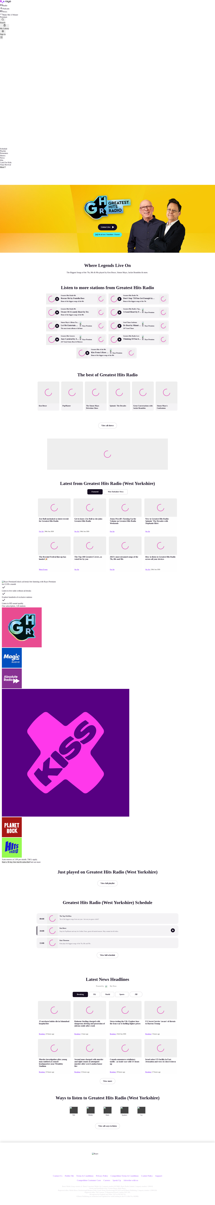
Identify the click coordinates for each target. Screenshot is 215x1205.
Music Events (43, 569)
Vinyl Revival (5, 165)
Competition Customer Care (89, 1180)
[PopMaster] (72, 382)
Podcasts (5, 9)
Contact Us (57, 1176)
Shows (2, 156)
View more (107, 1081)
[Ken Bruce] (48, 382)
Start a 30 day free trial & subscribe (15, 862)
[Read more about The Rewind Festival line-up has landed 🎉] (54, 545)
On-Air (41, 531)
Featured (95, 492)
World (107, 994)
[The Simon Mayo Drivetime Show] (96, 382)
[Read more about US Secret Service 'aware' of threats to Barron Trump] (160, 1010)
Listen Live (105, 227)
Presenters (4, 153)
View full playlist (107, 883)
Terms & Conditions (84, 1176)
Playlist (3, 151)
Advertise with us (130, 1180)
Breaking (80, 994)
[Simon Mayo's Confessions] (166, 382)
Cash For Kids (5, 162)
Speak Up (117, 1180)
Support (158, 1176)
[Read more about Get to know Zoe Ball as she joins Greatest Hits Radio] (89, 507)
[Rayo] (95, 1154)
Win (1, 160)
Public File (69, 1176)
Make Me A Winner (10, 15)
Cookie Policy (147, 1176)
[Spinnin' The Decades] (119, 382)
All (136, 994)
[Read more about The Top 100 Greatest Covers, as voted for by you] (89, 545)
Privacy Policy (102, 1176)
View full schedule (107, 955)
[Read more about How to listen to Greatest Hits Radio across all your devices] (160, 545)
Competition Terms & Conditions (124, 1176)
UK (94, 994)
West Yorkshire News (115, 492)
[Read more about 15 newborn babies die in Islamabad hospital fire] (54, 1010)
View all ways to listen (107, 1126)
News (4, 12)
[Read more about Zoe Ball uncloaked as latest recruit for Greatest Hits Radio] (54, 507)
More (2, 167)
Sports (121, 994)
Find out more (35, 862)
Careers (106, 1180)
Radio (4, 5)
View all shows (107, 425)
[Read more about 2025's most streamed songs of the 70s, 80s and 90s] (125, 545)
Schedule (3, 149)
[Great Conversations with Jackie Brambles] (143, 382)
